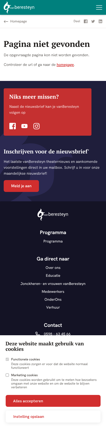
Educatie (53, 275)
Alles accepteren (28, 400)
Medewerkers (53, 291)
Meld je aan (21, 186)
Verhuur (53, 307)
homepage (65, 64)
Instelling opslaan (28, 416)
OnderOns (53, 299)
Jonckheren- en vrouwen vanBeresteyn (53, 283)
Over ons (53, 267)
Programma (53, 241)
